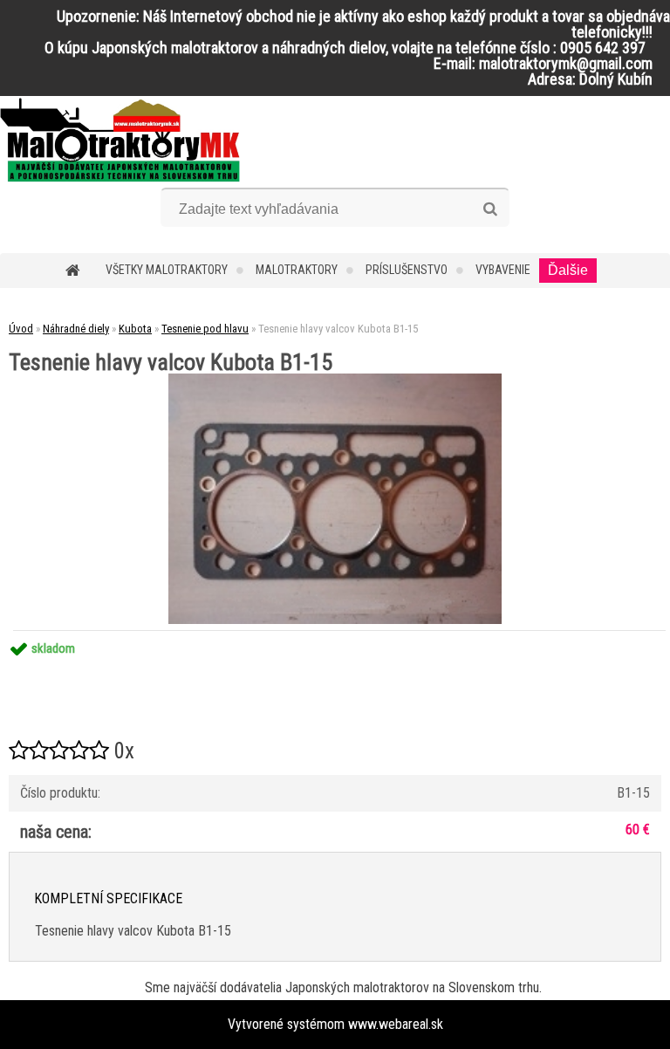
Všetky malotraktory (167, 270)
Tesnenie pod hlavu (205, 328)
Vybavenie (502, 270)
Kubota (135, 328)
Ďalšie (568, 270)
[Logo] (120, 139)
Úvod (21, 328)
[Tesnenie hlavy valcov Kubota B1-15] (335, 380)
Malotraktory (297, 270)
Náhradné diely (76, 328)
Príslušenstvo (407, 270)
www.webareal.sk (395, 1024)
